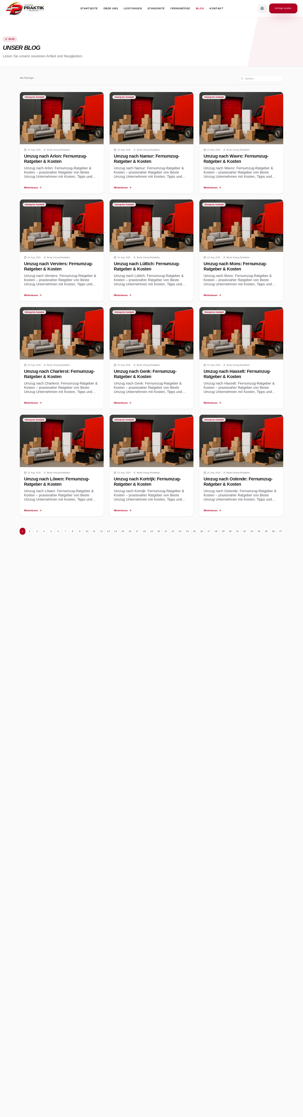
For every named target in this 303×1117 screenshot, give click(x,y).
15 (122, 531)
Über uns (110, 8)
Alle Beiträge (27, 77)
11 (94, 531)
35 (266, 531)
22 (172, 531)
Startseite (89, 8)
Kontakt (216, 8)
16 (130, 531)
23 (180, 531)
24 (187, 531)
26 (201, 531)
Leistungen (133, 8)
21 (165, 531)
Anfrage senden (283, 8)
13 (108, 531)
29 (223, 531)
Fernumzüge (180, 8)
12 (101, 531)
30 (230, 531)
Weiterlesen (31, 187)
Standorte (156, 8)
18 (144, 531)
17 (137, 531)
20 (158, 531)
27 (208, 531)
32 (244, 531)
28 (216, 531)
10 (87, 531)
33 (251, 531)
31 (237, 531)
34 (259, 531)
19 (151, 531)
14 (115, 531)
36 (273, 531)
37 (280, 531)
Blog (200, 8)
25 (194, 531)
